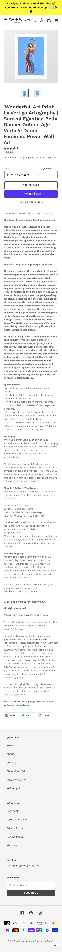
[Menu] (56, 20)
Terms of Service (17, 819)
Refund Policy (15, 836)
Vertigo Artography (25, 941)
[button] (12, 148)
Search (11, 745)
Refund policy (15, 788)
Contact (11, 762)
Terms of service (16, 779)
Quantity (47, 168)
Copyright (12, 810)
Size (6, 168)
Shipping (24, 157)
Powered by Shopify (44, 941)
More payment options (31, 202)
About (10, 753)
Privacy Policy (15, 828)
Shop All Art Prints (18, 771)
